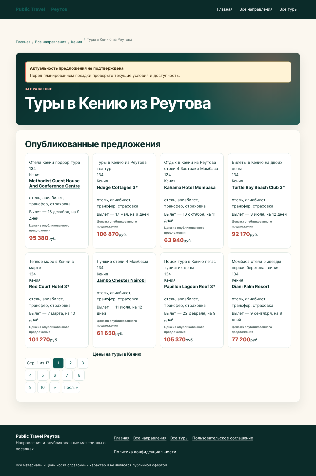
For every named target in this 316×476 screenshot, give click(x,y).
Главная (225, 9)
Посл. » (71, 387)
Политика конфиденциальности (145, 451)
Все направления (256, 9)
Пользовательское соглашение (222, 437)
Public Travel (41, 9)
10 (42, 387)
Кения (76, 42)
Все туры (288, 9)
